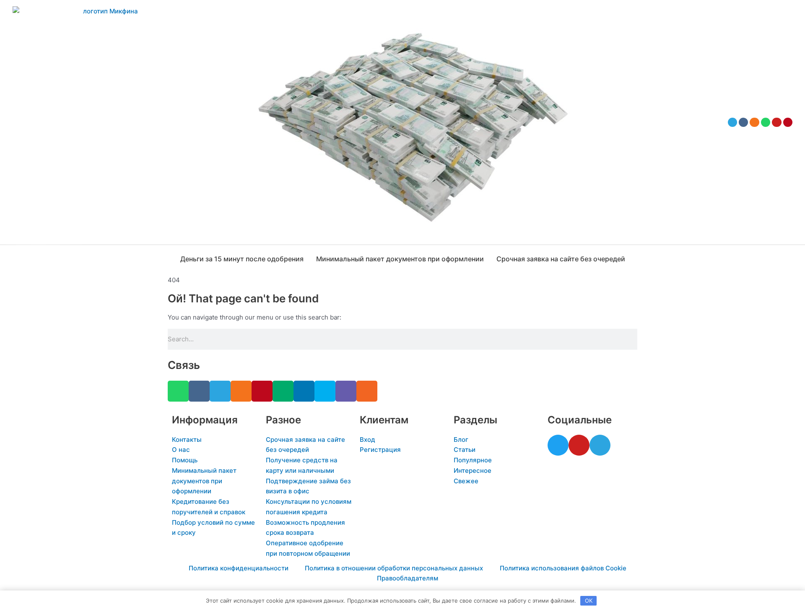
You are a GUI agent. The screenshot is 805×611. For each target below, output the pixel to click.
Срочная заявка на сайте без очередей (560, 259)
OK (588, 600)
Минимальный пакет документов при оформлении (400, 259)
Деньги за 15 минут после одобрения (242, 259)
